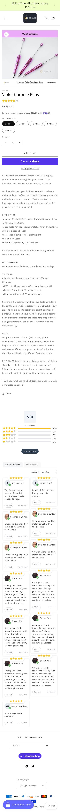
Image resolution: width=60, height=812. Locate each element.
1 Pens (8, 123)
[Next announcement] (54, 5)
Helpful (9, 505)
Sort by (34, 472)
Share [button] (8, 393)
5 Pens (8, 130)
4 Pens (50, 123)
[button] (6, 18)
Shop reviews (32, 464)
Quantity (5, 137)
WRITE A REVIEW (30, 451)
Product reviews (12, 464)
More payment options (30, 168)
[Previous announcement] (5, 5)
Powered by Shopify (36, 807)
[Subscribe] (46, 745)
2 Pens (22, 123)
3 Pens (36, 123)
